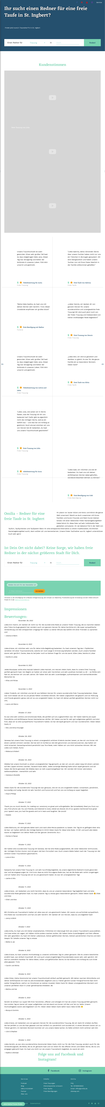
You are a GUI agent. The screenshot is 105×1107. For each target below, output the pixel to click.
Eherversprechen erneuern (53, 1086)
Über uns (24, 1094)
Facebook (55, 1071)
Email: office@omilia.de (79, 1088)
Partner (23, 1091)
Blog (22, 1086)
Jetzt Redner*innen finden (12, 1104)
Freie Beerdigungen (50, 1091)
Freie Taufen (48, 1088)
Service (99, 2)
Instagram (87, 1071)
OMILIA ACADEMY (27, 1088)
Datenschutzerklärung (22, 600)
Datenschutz (35, 1103)
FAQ (72, 1083)
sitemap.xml (75, 1091)
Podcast (24, 1083)
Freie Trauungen (49, 1083)
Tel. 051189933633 (77, 1086)
